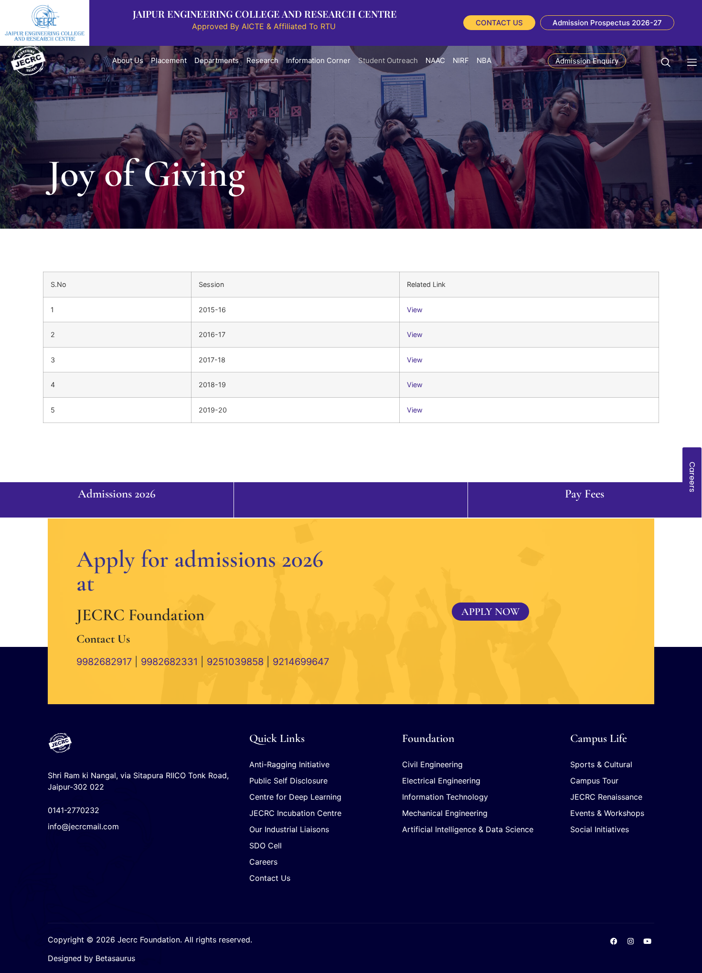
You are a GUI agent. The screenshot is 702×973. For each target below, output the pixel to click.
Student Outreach (388, 60)
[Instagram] (630, 941)
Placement (169, 60)
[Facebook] (613, 941)
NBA (484, 60)
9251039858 (235, 661)
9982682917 (104, 661)
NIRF (461, 60)
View (415, 310)
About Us (127, 60)
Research (262, 60)
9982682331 (169, 661)
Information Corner (318, 60)
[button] (670, 60)
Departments (216, 60)
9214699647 (301, 661)
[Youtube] (647, 941)
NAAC (435, 60)
